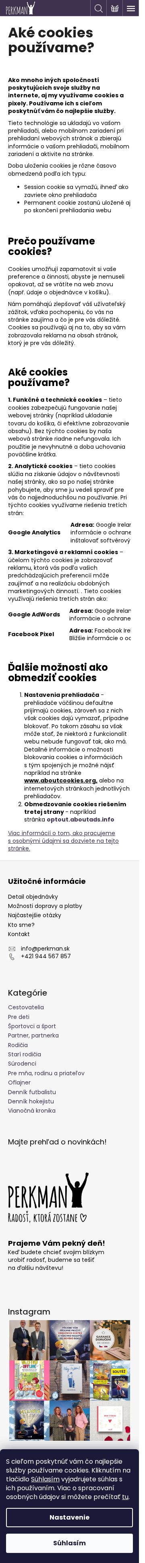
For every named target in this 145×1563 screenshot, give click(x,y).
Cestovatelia (26, 1007)
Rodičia (18, 1045)
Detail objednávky (33, 897)
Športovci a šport (32, 1026)
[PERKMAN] (50, 1198)
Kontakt (19, 934)
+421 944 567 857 (46, 956)
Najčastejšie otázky (34, 915)
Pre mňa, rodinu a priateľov (46, 1073)
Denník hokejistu (31, 1101)
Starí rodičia (24, 1054)
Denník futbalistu (32, 1092)
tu (125, 1496)
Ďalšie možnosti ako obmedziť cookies (58, 672)
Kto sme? (21, 925)
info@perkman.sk (45, 949)
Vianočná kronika (32, 1111)
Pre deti (18, 1017)
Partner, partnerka (33, 1035)
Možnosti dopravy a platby (45, 906)
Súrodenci (22, 1064)
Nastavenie (69, 1517)
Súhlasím (45, 1479)
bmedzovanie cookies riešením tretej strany (75, 808)
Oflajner (19, 1082)
